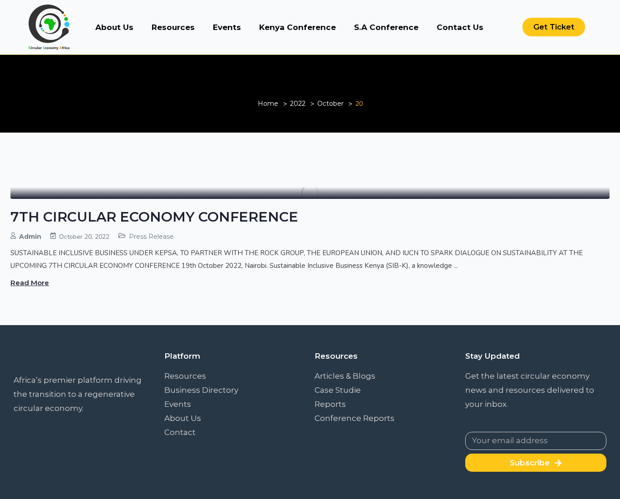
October (330, 103)
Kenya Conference (297, 27)
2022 (297, 103)
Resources (173, 27)
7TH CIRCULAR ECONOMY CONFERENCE (154, 216)
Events (227, 27)
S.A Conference (386, 27)
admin (30, 236)
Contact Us (460, 27)
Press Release (151, 236)
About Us (114, 27)
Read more (29, 282)
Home (268, 103)
